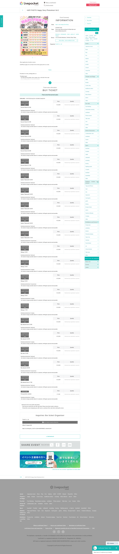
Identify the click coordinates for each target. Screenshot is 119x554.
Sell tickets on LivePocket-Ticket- (77, 525)
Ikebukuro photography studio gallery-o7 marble (67, 34)
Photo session (92, 37)
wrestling (87, 160)
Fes (86, 55)
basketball (87, 175)
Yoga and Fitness (89, 185)
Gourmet (95, 38)
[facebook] (59, 531)
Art (86, 246)
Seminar (87, 240)
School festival (88, 249)
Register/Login (93, 5)
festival (87, 231)
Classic (87, 67)
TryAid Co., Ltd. (58, 44)
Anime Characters (90, 130)
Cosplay (87, 40)
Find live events (49, 5)
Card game (87, 198)
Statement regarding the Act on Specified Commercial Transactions (72, 528)
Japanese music (89, 46)
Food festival (88, 243)
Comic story (88, 85)
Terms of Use (48, 528)
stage (86, 79)
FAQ (93, 528)
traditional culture (89, 88)
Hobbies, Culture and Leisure (23, 512)
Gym (86, 189)
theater (87, 82)
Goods (86, 124)
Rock (86, 49)
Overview (89, 17)
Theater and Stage (90, 76)
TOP (21, 477)
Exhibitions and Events (91, 222)
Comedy (91, 35)
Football (87, 151)
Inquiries (89, 23)
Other (86, 73)
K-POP (86, 64)
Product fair (88, 225)
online (86, 35)
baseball (87, 148)
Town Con (87, 237)
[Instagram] (64, 531)
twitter (51, 445)
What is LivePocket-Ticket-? (40, 525)
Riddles (87, 38)
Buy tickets (89, 20)
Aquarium (87, 195)
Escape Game (88, 207)
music (86, 43)
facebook (58, 445)
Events (87, 264)
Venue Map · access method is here (67, 40)
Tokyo (56, 35)
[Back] (22, 10)
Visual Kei (87, 70)
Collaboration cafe (89, 133)
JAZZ (86, 61)
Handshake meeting (89, 109)
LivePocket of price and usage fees (33, 528)
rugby (86, 154)
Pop (86, 52)
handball (87, 172)
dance (86, 97)
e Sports (87, 169)
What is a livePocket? (51, 2)
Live (86, 121)
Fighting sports (88, 166)
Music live (88, 261)
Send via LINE (64, 445)
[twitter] (55, 531)
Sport (86, 145)
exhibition (87, 112)
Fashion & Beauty (89, 213)
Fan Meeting (88, 106)
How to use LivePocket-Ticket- (58, 525)
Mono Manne (88, 94)
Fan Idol (87, 103)
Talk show (87, 118)
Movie (91, 38)
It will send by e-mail (70, 445)
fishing (86, 204)
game (86, 201)
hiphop (87, 58)
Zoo (86, 192)
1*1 (92, 40)
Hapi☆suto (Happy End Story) (62, 24)
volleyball (87, 157)
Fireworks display (89, 234)
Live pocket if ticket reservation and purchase (29, 4)
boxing (86, 163)
